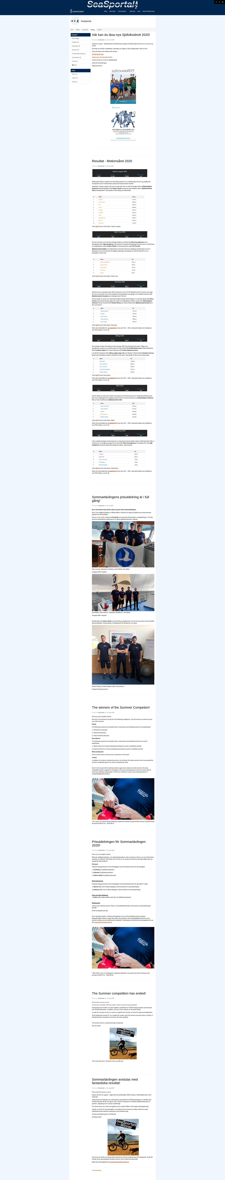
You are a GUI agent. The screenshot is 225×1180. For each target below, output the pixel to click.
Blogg (93, 30)
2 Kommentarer (97, 1170)
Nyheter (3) (75, 50)
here (97, 716)
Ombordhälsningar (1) (79, 53)
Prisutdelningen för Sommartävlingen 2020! (119, 843)
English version (106, 1092)
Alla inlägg (75, 38)
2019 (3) (74, 82)
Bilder (78, 30)
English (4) (75, 42)
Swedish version (104, 1002)
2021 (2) (74, 74)
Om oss (132, 11)
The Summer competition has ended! (119, 993)
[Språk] (219, 2)
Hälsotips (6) (76, 46)
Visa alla (75, 61)
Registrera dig (149, 11)
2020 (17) (75, 78)
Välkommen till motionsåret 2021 (102, 57)
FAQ (138, 11)
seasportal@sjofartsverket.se (103, 922)
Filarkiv (99, 30)
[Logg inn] (222, 2)
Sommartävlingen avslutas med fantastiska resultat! (115, 1081)
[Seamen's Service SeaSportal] (112, 4)
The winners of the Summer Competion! (121, 707)
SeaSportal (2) (76, 57)
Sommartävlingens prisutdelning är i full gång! (120, 498)
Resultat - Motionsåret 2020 (112, 161)
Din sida (112, 11)
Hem (105, 11)
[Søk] (216, 2)
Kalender (85, 30)
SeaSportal (101, 40)
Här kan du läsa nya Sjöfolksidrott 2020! (121, 35)
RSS (75, 65)
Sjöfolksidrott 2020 (98, 54)
